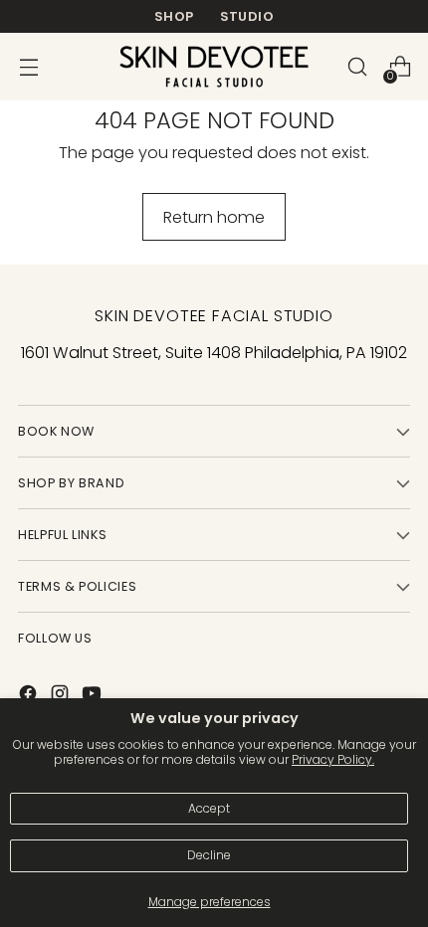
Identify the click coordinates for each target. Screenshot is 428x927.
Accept (209, 808)
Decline (209, 854)
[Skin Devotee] (214, 67)
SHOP (174, 16)
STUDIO (247, 16)
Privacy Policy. (333, 759)
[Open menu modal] (28, 67)
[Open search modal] (356, 67)
